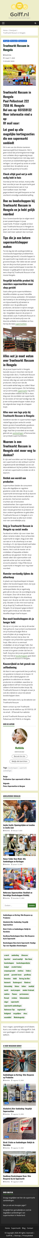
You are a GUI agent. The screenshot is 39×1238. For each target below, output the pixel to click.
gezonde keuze (17, 974)
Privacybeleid (27, 1235)
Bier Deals (28, 959)
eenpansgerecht (9, 970)
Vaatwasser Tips (9, 1009)
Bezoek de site (19, 756)
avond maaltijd (18, 959)
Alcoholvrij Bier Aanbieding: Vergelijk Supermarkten (17, 1110)
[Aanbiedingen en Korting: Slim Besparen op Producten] (19, 1061)
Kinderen (27, 982)
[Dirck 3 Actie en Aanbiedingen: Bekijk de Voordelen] (19, 1128)
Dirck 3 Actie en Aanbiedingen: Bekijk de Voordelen (18, 1143)
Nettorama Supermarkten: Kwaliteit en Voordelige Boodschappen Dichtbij (17, 894)
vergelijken (17, 1013)
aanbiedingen (18, 433)
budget (6, 967)
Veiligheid (7, 1013)
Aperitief (7, 959)
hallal (15, 978)
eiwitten (20, 970)
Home (7, 1228)
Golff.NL (9, 1235)
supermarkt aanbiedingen (12, 1005)
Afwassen (24, 955)
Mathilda (8, 55)
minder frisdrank (28, 990)
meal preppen (15, 990)
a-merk (6, 955)
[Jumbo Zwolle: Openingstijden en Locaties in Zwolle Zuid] (19, 811)
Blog (6, 1069)
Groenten (7, 978)
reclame (14, 998)
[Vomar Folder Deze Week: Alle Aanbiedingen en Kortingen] (19, 845)
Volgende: (14, 784)
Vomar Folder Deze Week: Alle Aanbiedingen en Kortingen (14, 860)
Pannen (14, 994)
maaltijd (31, 986)
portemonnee (24, 994)
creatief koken (16, 967)
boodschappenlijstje (23, 963)
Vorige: (16, 777)
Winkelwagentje (19, 1017)
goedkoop (27, 974)
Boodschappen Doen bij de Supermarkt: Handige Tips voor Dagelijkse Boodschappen (19, 944)
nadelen (6, 994)
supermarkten (21, 324)
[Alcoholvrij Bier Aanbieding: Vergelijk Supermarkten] (19, 1095)
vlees (25, 1013)
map (19, 1235)
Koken (17, 986)
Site (15, 1235)
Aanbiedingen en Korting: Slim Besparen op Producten (18, 1076)
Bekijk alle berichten (19, 761)
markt (6, 990)
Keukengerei (17, 982)
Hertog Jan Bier (24, 978)
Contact (30, 1228)
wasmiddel (7, 1017)
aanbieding (15, 955)
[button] (3, 23)
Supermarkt (22, 41)
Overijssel (14, 41)
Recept (6, 998)
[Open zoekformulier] (35, 23)
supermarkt (22, 391)
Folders (28, 970)
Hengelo (6, 41)
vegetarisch (21, 1009)
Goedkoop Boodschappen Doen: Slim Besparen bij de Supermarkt (17, 1177)
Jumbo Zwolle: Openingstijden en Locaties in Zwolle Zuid (19, 826)
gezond (6, 974)
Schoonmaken (24, 998)
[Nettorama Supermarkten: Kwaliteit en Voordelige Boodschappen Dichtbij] (19, 879)
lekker (24, 986)
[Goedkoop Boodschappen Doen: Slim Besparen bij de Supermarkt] (19, 1162)
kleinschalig (8, 986)
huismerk (7, 982)
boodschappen (21, 656)
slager (6, 1002)
